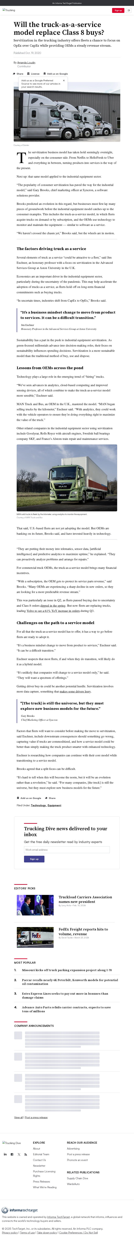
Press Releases (41, 1181)
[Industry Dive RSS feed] (25, 1154)
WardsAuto (73, 1184)
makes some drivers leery (75, 691)
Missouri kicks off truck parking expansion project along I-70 (67, 970)
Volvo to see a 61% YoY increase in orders (53, 611)
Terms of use (27, 1232)
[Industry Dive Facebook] (11, 1154)
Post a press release (36, 1117)
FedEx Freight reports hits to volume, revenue (83, 931)
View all (18, 1117)
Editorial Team (41, 1154)
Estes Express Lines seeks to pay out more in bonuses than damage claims (65, 995)
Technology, (39, 805)
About (36, 1148)
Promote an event (77, 1160)
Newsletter (39, 1165)
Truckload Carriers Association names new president (85, 899)
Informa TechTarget (58, 1217)
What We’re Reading (45, 1187)
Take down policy (47, 1232)
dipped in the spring (53, 605)
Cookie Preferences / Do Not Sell (78, 1232)
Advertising (73, 1148)
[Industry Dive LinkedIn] (5, 1154)
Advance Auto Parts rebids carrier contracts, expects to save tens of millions (66, 1009)
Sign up (118, 10)
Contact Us (39, 1160)
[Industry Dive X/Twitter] (18, 1154)
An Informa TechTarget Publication (67, 3)
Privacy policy (10, 1232)
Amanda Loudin (26, 62)
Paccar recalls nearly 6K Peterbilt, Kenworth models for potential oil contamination (70, 982)
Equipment (54, 805)
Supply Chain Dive (77, 1178)
